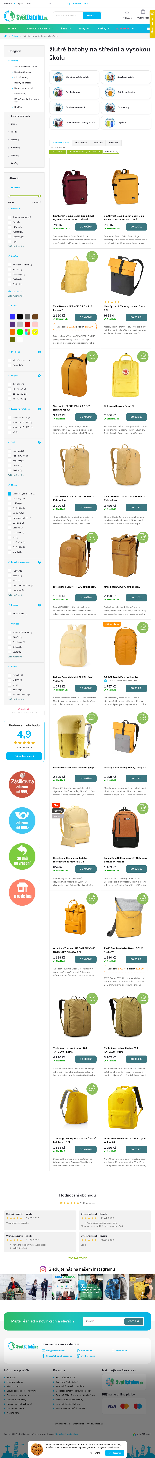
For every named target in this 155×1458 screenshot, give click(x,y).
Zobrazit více (77, 1258)
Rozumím (116, 1453)
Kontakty (8, 3)
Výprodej (15, 147)
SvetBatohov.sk (62, 1423)
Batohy (14, 60)
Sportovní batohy (22, 72)
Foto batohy (20, 93)
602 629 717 (122, 1350)
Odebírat (133, 1321)
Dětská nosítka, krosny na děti (26, 100)
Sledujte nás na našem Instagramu (82, 1269)
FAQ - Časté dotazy (65, 1378)
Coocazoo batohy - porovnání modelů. (74, 1391)
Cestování (18, 532)
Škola (14, 123)
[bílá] (20, 339)
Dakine (17, 279)
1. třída (17, 503)
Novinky (15, 155)
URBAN (17, 680)
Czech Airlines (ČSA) (23, 585)
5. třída (17, 552)
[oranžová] (12, 332)
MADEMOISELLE (21, 694)
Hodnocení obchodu (77, 1195)
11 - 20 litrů (19, 389)
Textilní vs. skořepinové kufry (69, 1400)
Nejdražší (97, 143)
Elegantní (18, 460)
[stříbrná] (20, 324)
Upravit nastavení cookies (66, 1434)
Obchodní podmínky (16, 1399)
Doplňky (18, 107)
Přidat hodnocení (24, 756)
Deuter (17, 284)
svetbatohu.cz (88, 1355)
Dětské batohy (21, 77)
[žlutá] (35, 332)
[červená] (27, 324)
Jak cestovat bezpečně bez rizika (71, 1408)
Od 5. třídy (18, 547)
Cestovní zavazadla (20, 116)
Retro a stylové (20, 456)
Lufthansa (18, 590)
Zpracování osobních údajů (19, 1404)
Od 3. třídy (18, 508)
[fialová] (12, 324)
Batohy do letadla (22, 82)
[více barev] (27, 332)
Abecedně (113, 143)
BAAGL (17, 269)
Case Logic (18, 274)
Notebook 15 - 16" (23, 427)
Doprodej (18, 236)
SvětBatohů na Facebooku (59, 1355)
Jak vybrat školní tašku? (67, 1382)
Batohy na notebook (23, 88)
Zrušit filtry (26, 709)
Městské (18, 513)
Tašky (14, 131)
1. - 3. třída (19, 542)
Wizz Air (18, 580)
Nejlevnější (81, 143)
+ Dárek (17, 227)
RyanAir (17, 571)
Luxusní (17, 465)
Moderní (18, 451)
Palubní (17, 470)
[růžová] (35, 324)
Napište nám (13, 1412)
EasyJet (17, 575)
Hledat (92, 15)
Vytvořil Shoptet (144, 1434)
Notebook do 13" (21, 417)
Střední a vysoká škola (24, 493)
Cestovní (18, 527)
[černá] (20, 317)
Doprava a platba (24, 3)
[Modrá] (12, 317)
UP (15, 685)
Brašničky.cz (78, 1423)
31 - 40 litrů (19, 398)
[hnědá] (35, 317)
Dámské (17, 365)
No (15, 537)
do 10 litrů (18, 384)
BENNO (17, 689)
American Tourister (22, 264)
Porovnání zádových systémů (70, 1386)
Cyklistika (18, 523)
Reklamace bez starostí (18, 1395)
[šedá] (27, 317)
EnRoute (17, 675)
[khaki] (12, 339)
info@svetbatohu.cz (55, 1350)
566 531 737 (87, 1350)
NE (15, 432)
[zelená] (20, 332)
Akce (16, 222)
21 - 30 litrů (19, 394)
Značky (14, 163)
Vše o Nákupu (13, 1386)
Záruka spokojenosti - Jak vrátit (21, 1390)
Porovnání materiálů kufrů (68, 1404)
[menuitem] (13, 29)
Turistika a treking (21, 518)
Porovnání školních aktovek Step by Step (75, 1395)
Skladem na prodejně (22, 217)
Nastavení (95, 1453)
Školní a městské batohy (25, 66)
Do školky (19, 498)
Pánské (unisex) (21, 360)
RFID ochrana (20, 613)
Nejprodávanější (61, 143)
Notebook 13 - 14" (22, 422)
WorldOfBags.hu (95, 1423)
